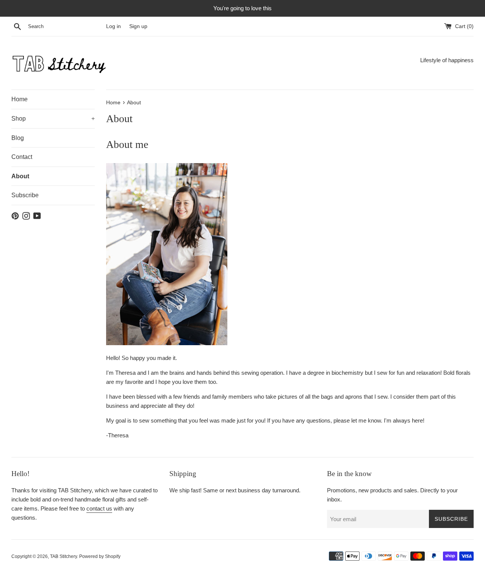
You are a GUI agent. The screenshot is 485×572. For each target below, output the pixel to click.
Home (19, 99)
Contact (21, 157)
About (20, 176)
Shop (53, 118)
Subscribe (25, 195)
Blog (17, 138)
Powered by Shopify (99, 556)
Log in (113, 26)
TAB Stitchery (63, 556)
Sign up (138, 26)
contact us (99, 508)
